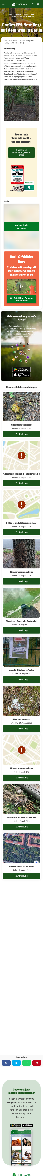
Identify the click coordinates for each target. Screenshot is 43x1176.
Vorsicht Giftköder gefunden (21, 670)
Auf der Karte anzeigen (21, 226)
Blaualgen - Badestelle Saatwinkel (21, 621)
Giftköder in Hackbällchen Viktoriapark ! (21, 474)
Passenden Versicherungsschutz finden (21, 152)
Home (10, 14)
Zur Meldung (22, 434)
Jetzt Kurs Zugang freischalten (23, 299)
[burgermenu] (3, 4)
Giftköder (18, 14)
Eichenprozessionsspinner (21, 572)
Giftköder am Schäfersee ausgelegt (21, 523)
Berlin (26, 14)
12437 (32, 14)
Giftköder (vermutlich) (21, 425)
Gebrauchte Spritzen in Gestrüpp (21, 817)
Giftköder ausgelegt (21, 719)
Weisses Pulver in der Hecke (21, 866)
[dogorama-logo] (19, 4)
